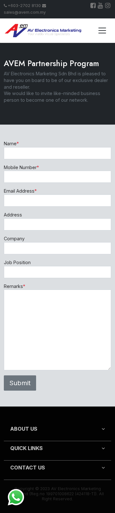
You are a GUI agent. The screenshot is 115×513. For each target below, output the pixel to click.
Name (11, 143)
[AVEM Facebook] (93, 6)
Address (13, 214)
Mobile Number (21, 167)
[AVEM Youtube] (101, 6)
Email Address (20, 191)
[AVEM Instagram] (108, 6)
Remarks (14, 286)
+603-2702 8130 (24, 5)
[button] (57, 431)
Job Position (17, 262)
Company (14, 238)
